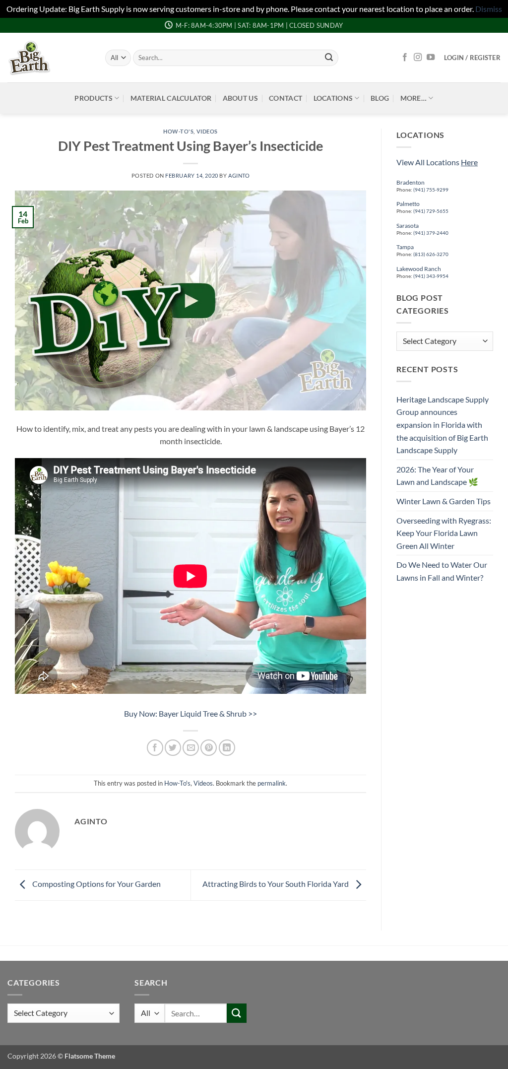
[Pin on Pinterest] (208, 747)
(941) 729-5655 (430, 211)
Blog (380, 98)
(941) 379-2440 (430, 233)
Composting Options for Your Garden (96, 884)
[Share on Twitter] (173, 747)
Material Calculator (170, 98)
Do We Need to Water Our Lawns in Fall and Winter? (441, 571)
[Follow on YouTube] (431, 57)
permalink (271, 783)
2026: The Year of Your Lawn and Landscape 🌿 (437, 476)
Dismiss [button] (488, 8)
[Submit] (328, 57)
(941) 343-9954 (430, 276)
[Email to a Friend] (191, 747)
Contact (285, 98)
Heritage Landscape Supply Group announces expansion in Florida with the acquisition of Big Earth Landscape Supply (442, 425)
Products (93, 98)
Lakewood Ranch (418, 268)
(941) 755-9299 (430, 190)
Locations (333, 98)
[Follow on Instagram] (418, 57)
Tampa (405, 247)
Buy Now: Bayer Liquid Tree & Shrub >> (190, 713)
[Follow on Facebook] (405, 57)
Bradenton (410, 182)
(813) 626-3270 (430, 254)
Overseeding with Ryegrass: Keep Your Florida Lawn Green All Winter (443, 533)
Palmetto (408, 203)
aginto (239, 175)
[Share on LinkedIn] (227, 747)
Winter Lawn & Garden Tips (443, 501)
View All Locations (437, 162)
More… (413, 98)
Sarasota (407, 225)
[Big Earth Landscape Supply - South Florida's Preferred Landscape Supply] (48, 57)
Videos (207, 131)
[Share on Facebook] (155, 747)
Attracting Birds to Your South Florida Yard (276, 884)
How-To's (178, 131)
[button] (472, 57)
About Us (240, 98)
